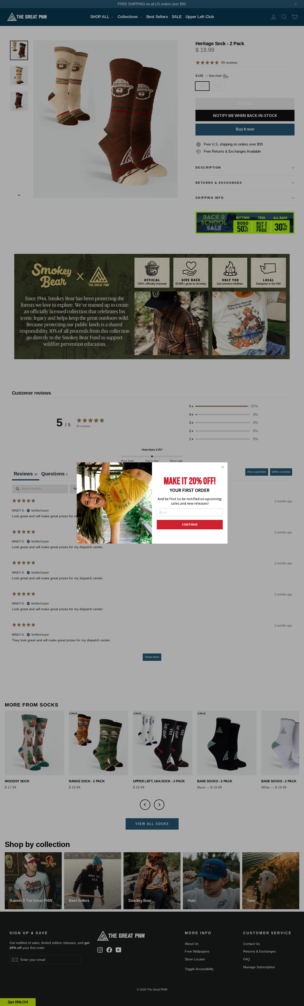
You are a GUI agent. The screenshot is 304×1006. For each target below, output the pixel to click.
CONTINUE (190, 524)
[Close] (223, 467)
